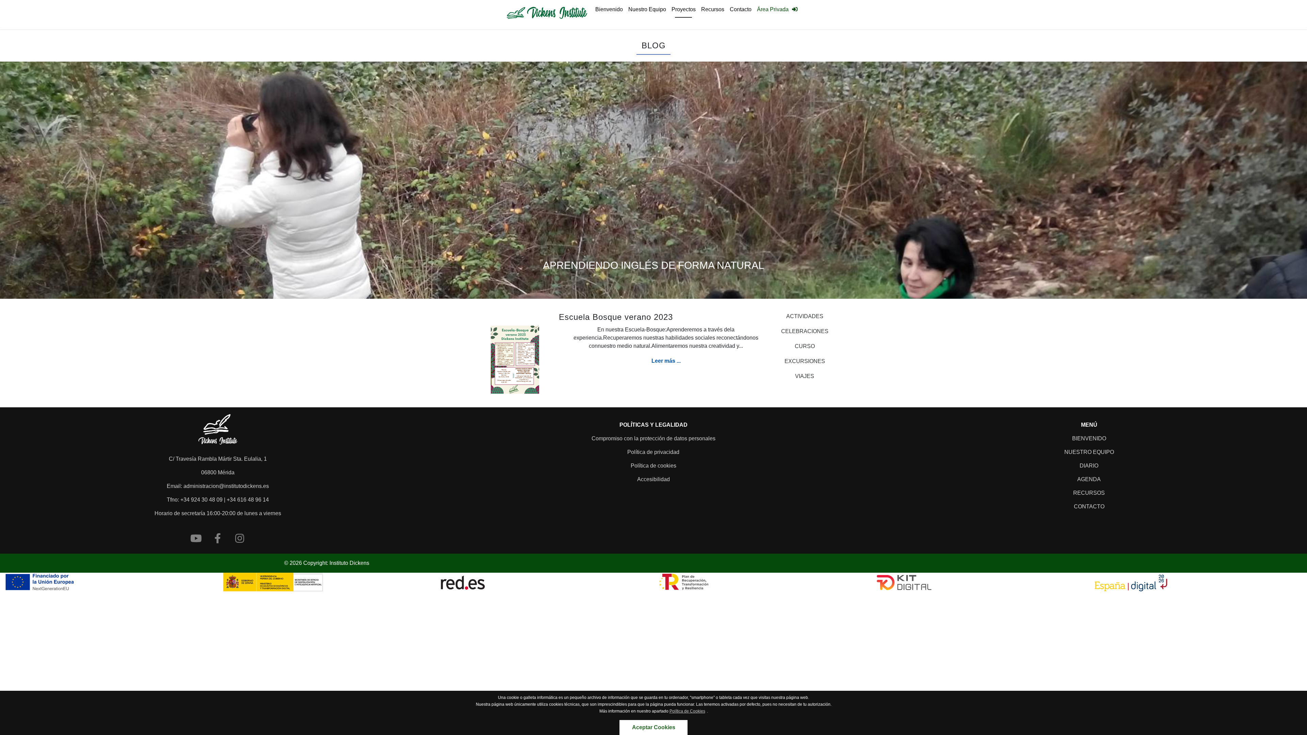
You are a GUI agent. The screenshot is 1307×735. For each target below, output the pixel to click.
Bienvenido (609, 9)
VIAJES (804, 376)
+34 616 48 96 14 (248, 500)
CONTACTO (1089, 506)
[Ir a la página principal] (547, 15)
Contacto (741, 9)
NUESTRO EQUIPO (1089, 452)
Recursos (712, 9)
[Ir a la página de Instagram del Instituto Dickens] (239, 538)
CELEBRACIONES (804, 331)
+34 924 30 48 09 (201, 500)
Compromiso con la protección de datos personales (653, 438)
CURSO (805, 346)
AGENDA (1089, 479)
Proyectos (684, 9)
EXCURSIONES (805, 361)
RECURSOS (1089, 493)
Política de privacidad (653, 452)
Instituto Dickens (349, 563)
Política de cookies (653, 466)
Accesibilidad (653, 479)
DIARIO (1089, 466)
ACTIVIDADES (804, 316)
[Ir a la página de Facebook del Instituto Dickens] (217, 538)
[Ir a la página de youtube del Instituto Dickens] (196, 538)
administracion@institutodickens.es (226, 486)
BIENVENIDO (1089, 438)
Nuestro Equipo (647, 9)
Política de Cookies (687, 711)
